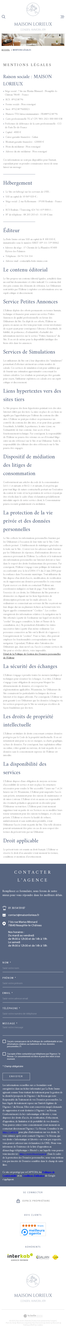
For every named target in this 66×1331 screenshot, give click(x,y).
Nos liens (56, 1323)
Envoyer (16, 1076)
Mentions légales (23, 1323)
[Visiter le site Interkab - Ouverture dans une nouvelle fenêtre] (20, 1257)
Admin (48, 1323)
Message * (10, 1024)
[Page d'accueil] (33, 17)
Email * (8, 993)
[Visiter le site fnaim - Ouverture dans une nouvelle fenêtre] (55, 1257)
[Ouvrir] (3, 17)
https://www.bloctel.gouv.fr (33, 1154)
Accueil (6, 50)
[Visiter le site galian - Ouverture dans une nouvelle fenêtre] (42, 1257)
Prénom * (9, 978)
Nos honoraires (38, 1323)
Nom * (7, 963)
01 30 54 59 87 (16, 908)
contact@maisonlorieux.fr (23, 915)
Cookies (40, 1325)
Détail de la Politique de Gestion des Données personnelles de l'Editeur (32, 656)
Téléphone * (12, 1008)
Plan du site (10, 1323)
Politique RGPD (29, 1325)
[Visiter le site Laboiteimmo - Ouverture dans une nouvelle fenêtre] (33, 1315)
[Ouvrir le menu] (62, 17)
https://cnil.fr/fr (10, 1132)
